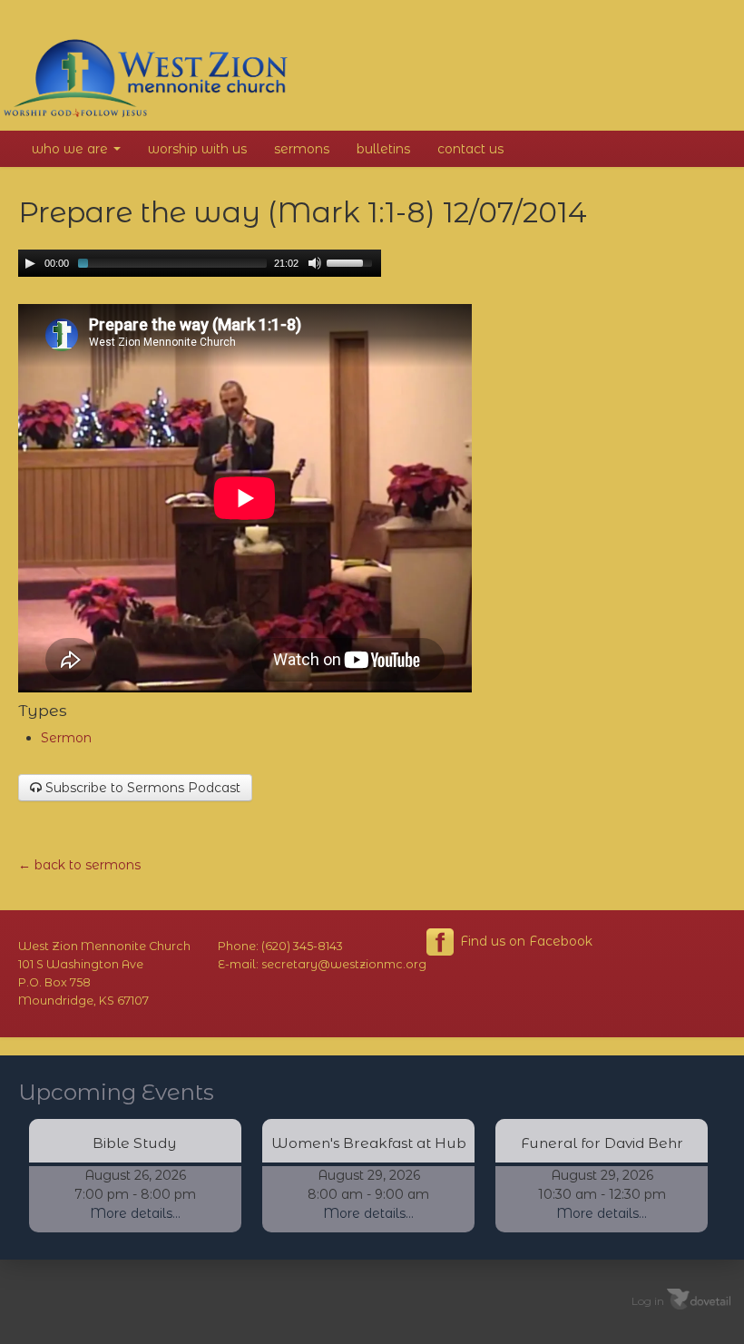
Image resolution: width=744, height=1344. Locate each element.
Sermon (66, 738)
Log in (647, 1301)
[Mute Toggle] (315, 263)
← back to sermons (79, 865)
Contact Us (470, 149)
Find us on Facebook (524, 941)
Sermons (301, 149)
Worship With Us (197, 149)
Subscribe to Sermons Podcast (141, 788)
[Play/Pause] (30, 263)
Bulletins (383, 149)
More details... (135, 1213)
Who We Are (72, 149)
